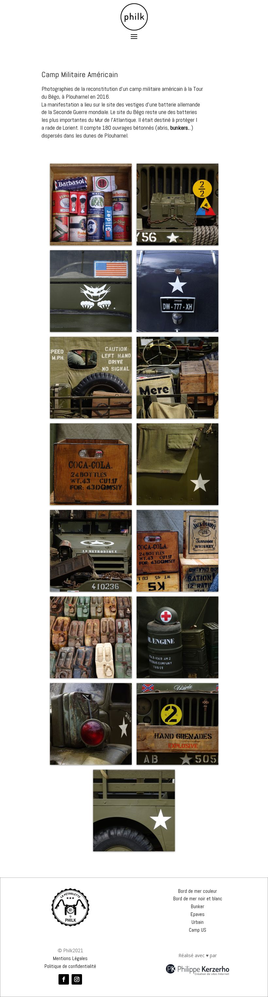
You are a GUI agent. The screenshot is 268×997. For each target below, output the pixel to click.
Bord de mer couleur (197, 891)
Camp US (197, 929)
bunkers (179, 127)
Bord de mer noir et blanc (197, 898)
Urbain (198, 922)
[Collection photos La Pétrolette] (70, 907)
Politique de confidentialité (70, 966)
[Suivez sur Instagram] (77, 979)
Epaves (198, 914)
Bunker (197, 906)
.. (189, 127)
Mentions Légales (70, 958)
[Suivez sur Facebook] (64, 979)
